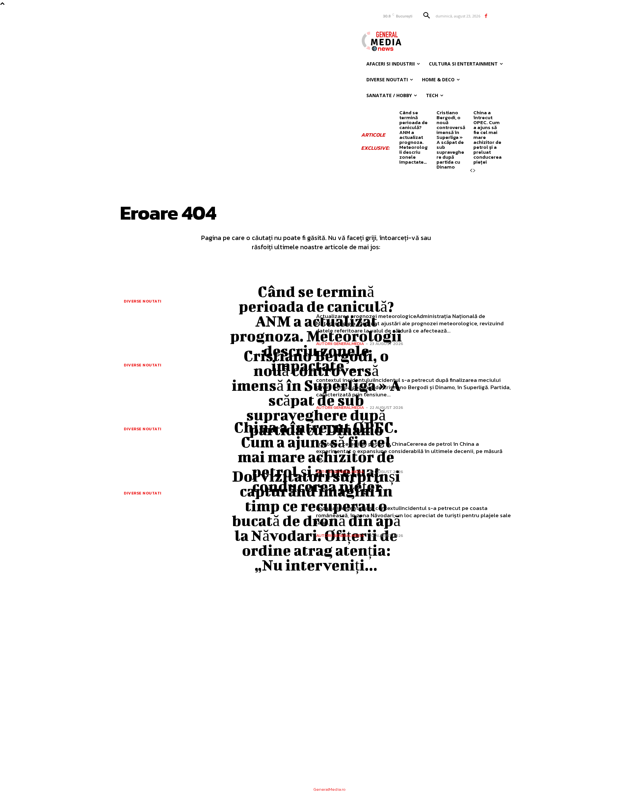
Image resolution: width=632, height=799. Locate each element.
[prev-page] (471, 171)
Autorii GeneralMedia (340, 343)
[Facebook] (486, 16)
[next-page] (474, 171)
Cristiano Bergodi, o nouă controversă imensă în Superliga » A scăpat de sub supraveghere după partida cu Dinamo (450, 140)
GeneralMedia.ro (329, 789)
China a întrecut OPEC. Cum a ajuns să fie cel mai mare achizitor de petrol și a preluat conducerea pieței (316, 456)
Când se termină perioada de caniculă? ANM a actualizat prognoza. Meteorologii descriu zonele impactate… (413, 137)
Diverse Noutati (143, 301)
